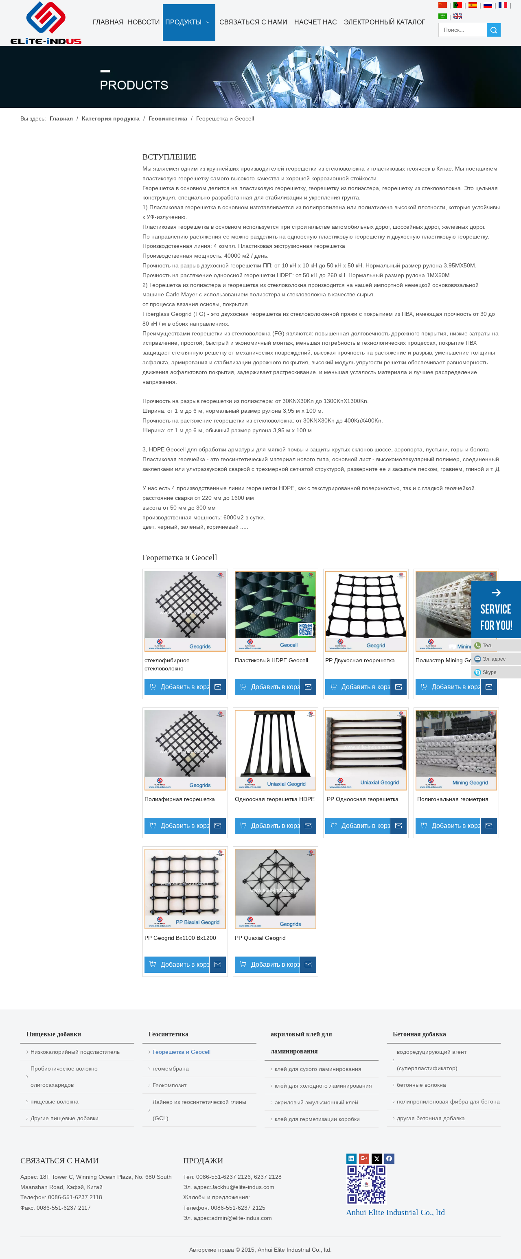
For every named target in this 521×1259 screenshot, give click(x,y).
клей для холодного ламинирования (323, 1085)
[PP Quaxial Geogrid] (275, 888)
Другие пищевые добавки (65, 1118)
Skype (490, 672)
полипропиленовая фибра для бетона (448, 1101)
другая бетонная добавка (431, 1118)
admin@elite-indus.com (241, 1218)
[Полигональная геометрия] (456, 750)
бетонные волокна (421, 1085)
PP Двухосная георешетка (360, 660)
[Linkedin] (351, 1159)
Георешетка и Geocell (181, 1052)
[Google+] (364, 1159)
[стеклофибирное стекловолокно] (185, 611)
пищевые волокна (55, 1101)
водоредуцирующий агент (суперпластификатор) (431, 1060)
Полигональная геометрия (452, 799)
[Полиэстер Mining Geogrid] (456, 611)
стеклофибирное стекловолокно (167, 664)
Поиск (494, 30)
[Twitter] (377, 1159)
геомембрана (171, 1068)
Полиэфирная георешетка (179, 799)
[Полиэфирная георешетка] (185, 750)
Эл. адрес (494, 658)
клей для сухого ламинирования (318, 1069)
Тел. (487, 645)
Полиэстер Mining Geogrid (450, 660)
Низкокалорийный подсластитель (75, 1052)
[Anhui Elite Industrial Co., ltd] (46, 23)
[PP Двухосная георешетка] (366, 611)
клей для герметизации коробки (317, 1119)
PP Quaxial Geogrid (260, 938)
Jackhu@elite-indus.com (242, 1187)
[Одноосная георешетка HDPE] (275, 750)
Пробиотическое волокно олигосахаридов (64, 1076)
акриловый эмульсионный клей (316, 1102)
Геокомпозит (169, 1085)
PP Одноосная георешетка (361, 799)
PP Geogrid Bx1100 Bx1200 (180, 938)
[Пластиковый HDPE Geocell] (275, 611)
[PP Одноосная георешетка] (366, 750)
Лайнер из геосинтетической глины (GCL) (199, 1110)
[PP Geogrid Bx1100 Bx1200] (185, 888)
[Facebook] (389, 1159)
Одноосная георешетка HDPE (275, 799)
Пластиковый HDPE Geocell (271, 660)
